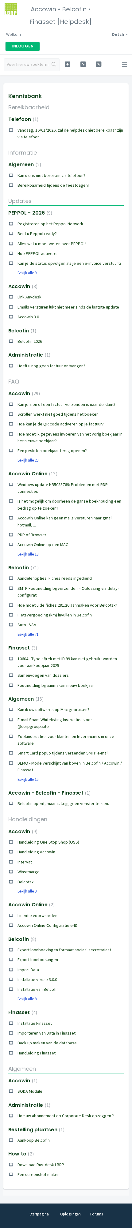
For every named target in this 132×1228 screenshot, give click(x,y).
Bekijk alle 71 (27, 634)
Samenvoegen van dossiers (43, 675)
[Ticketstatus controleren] (83, 64)
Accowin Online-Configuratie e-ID (47, 925)
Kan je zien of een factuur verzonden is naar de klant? (66, 404)
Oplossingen (70, 1214)
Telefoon (22, 119)
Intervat (24, 862)
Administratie (28, 354)
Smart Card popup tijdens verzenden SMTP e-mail (62, 753)
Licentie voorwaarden (37, 915)
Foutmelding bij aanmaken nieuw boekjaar (55, 685)
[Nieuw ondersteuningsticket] (67, 64)
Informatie (22, 152)
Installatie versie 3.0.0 (37, 979)
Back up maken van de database (47, 1043)
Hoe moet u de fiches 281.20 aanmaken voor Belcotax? (67, 605)
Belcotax (25, 882)
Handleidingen (27, 819)
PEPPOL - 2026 (29, 212)
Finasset (22, 647)
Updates (20, 201)
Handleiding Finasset (36, 1053)
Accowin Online (32, 473)
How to (20, 1153)
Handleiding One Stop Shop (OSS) (48, 842)
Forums (96, 1214)
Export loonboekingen (37, 959)
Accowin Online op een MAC (42, 544)
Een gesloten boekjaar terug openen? (52, 450)
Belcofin (21, 330)
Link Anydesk (29, 297)
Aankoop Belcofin (33, 1140)
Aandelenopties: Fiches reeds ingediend (54, 578)
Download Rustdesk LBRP (40, 1164)
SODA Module (29, 1091)
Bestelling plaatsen (35, 1129)
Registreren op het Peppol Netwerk (50, 224)
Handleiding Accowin (36, 852)
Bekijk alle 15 (27, 779)
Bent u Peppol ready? (37, 233)
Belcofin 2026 (29, 341)
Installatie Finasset (34, 1023)
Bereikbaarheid (28, 107)
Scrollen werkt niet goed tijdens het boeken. (58, 414)
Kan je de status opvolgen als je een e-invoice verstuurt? (69, 263)
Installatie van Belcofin (38, 989)
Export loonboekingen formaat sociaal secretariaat (64, 950)
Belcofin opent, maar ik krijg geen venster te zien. (63, 803)
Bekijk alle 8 (27, 998)
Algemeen (24, 164)
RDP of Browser (31, 534)
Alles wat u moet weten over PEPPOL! (51, 243)
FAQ (13, 381)
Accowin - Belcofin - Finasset (48, 792)
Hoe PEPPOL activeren (38, 253)
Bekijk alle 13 (27, 554)
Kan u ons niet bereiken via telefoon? (51, 175)
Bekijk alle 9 (27, 272)
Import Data (28, 969)
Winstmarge (28, 871)
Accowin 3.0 (28, 317)
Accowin (22, 286)
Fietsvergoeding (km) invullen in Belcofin (54, 615)
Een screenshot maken (38, 1174)
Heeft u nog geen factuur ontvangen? (51, 366)
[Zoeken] (54, 65)
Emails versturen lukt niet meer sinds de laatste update (68, 307)
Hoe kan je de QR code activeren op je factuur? (60, 424)
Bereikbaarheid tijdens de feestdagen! (53, 185)
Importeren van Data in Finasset (46, 1033)
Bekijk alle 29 (27, 460)
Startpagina (39, 1214)
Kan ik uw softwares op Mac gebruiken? (53, 709)
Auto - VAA (26, 624)
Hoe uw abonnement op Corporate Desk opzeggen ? (65, 1115)
